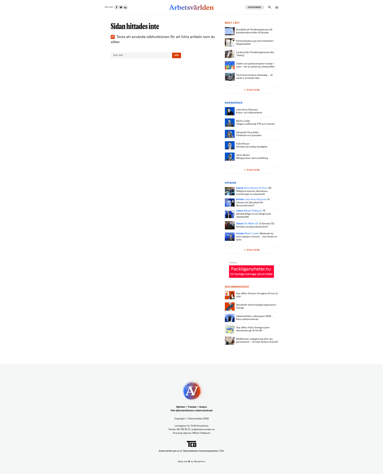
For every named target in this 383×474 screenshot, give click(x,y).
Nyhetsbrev (254, 7)
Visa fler (253, 90)
